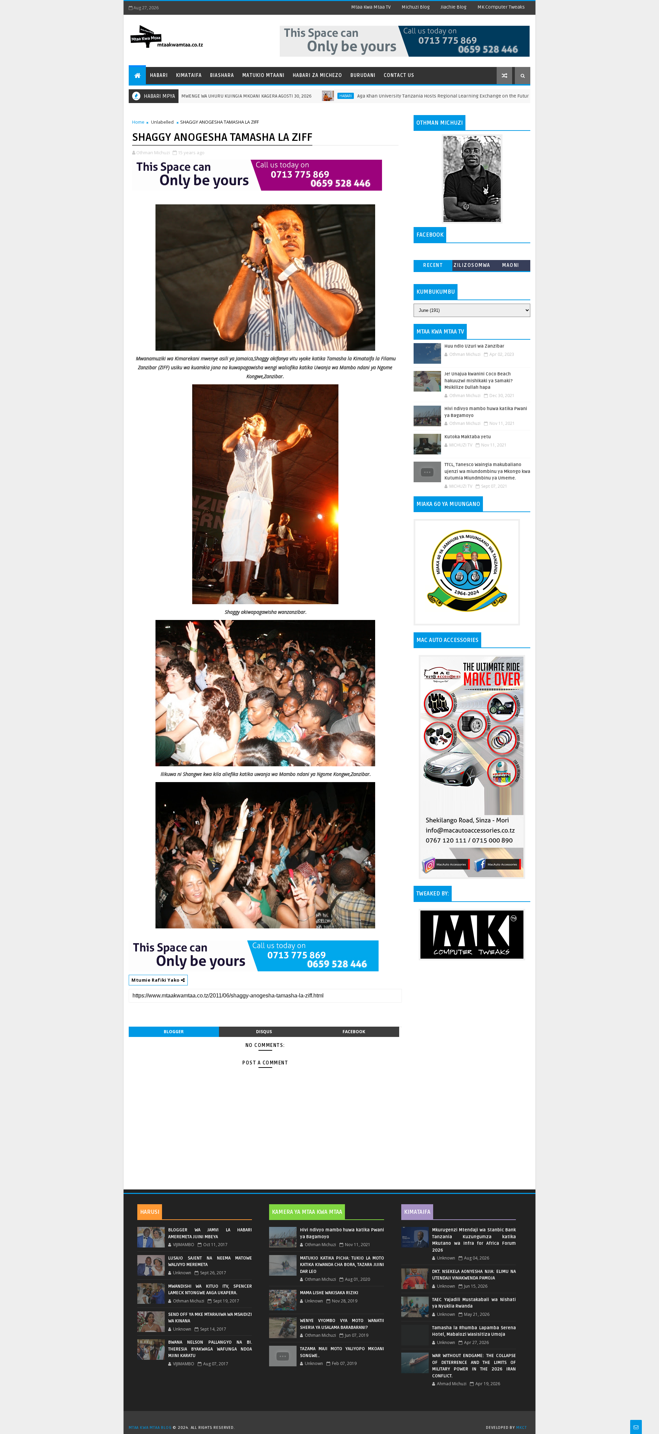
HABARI (293, 95)
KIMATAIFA (417, 1212)
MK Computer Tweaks (501, 7)
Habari (159, 75)
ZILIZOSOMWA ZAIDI (471, 266)
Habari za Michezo (317, 75)
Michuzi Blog (416, 7)
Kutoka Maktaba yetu (467, 437)
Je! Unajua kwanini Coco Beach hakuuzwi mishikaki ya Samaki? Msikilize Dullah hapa (478, 380)
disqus (264, 1032)
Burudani (362, 75)
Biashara (222, 75)
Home (138, 122)
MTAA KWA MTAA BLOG (150, 1427)
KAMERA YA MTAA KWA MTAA (307, 1212)
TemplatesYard (332, 1419)
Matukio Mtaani (263, 75)
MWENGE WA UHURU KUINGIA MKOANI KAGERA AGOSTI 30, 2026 (193, 96)
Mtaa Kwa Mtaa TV (371, 7)
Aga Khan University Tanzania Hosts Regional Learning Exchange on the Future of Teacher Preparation (417, 96)
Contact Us (399, 75)
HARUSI (149, 1212)
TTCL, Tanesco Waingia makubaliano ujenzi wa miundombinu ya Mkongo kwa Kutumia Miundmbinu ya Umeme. (487, 471)
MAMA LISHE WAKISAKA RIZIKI (329, 1293)
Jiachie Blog (453, 7)
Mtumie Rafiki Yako (156, 980)
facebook (354, 1032)
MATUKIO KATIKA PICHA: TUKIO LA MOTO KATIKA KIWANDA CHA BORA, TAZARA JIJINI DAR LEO (342, 1264)
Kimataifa (189, 75)
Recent (433, 265)
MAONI (510, 265)
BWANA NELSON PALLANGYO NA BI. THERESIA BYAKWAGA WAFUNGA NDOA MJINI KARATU (210, 1349)
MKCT (521, 1427)
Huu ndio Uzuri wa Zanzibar (474, 346)
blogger (174, 1032)
